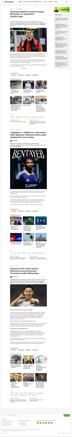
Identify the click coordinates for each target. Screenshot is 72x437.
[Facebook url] (37, 422)
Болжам (55, 1)
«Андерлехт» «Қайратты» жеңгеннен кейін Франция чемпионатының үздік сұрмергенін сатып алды (18, 401)
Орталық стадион (40, 253)
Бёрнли (29, 395)
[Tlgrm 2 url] (51, 422)
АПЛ (33, 1)
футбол (15, 253)
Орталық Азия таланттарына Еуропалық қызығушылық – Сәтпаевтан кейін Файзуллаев (38, 258)
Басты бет (12, 9)
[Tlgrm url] (49, 422)
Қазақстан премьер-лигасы (7, 420)
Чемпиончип (34, 395)
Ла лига (44, 1)
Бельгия (19, 253)
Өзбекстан (16, 393)
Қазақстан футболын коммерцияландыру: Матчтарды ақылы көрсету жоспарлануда (61, 57)
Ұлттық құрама (27, 1)
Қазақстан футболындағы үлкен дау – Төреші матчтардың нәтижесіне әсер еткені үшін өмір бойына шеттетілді (61, 64)
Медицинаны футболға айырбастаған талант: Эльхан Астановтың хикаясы (61, 38)
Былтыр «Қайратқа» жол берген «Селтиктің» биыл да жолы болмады (61, 32)
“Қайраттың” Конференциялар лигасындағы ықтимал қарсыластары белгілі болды (18, 258)
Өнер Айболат (15, 140)
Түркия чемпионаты (39, 393)
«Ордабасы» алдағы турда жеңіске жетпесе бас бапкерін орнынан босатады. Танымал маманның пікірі (37, 122)
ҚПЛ (21, 1)
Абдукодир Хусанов (23, 395)
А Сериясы (50, 1)
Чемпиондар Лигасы (23, 421)
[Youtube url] (43, 422)
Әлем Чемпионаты (23, 424)
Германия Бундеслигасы (6, 424)
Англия (21, 393)
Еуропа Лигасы (22, 423)
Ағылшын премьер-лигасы (7, 421)
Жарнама (68, 433)
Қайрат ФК (24, 253)
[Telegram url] (46, 422)
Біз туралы (60, 433)
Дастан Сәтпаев (31, 393)
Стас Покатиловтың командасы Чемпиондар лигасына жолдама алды (61, 19)
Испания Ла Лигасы (6, 423)
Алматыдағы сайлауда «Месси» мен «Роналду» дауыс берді (36, 400)
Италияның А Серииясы (6, 425)
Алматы (29, 253)
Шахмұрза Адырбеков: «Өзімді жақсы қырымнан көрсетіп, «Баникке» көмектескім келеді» (61, 51)
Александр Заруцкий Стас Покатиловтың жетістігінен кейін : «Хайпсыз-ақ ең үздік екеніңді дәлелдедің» (61, 26)
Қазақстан (34, 253)
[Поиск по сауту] (66, 1)
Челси (12, 395)
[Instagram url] (40, 422)
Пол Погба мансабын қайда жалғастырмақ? (18, 121)
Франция (25, 393)
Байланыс (64, 433)
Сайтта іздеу (66, 415)
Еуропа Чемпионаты (23, 425)
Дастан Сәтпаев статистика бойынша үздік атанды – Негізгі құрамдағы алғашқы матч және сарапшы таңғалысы (61, 45)
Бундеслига (38, 1)
